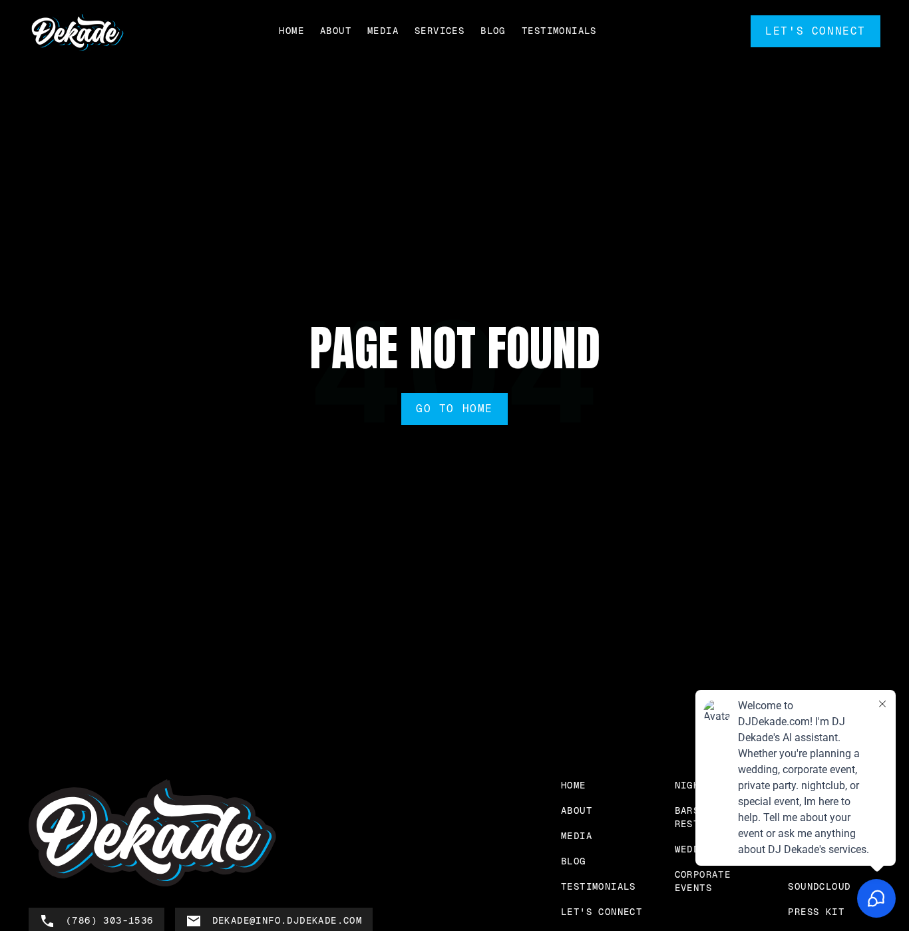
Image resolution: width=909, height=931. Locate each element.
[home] (77, 32)
